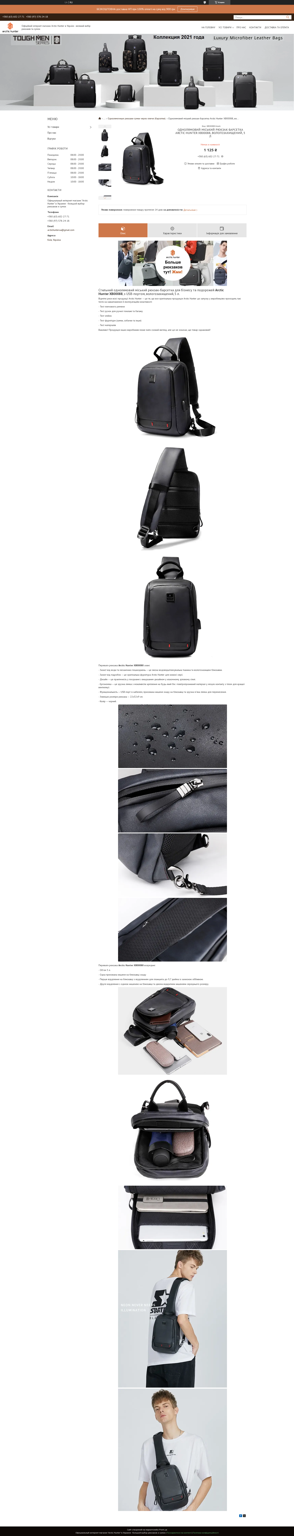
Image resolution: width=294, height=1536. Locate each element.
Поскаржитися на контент (179, 1532)
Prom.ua (163, 1529)
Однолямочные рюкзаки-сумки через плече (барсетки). (137, 118)
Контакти (255, 27)
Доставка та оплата (277, 27)
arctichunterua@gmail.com (60, 229)
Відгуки (51, 138)
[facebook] (240, 1516)
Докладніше (187, 9)
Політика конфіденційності (206, 1532)
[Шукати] (287, 17)
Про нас (241, 27)
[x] (244, 1516)
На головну (208, 27)
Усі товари (225, 27)
